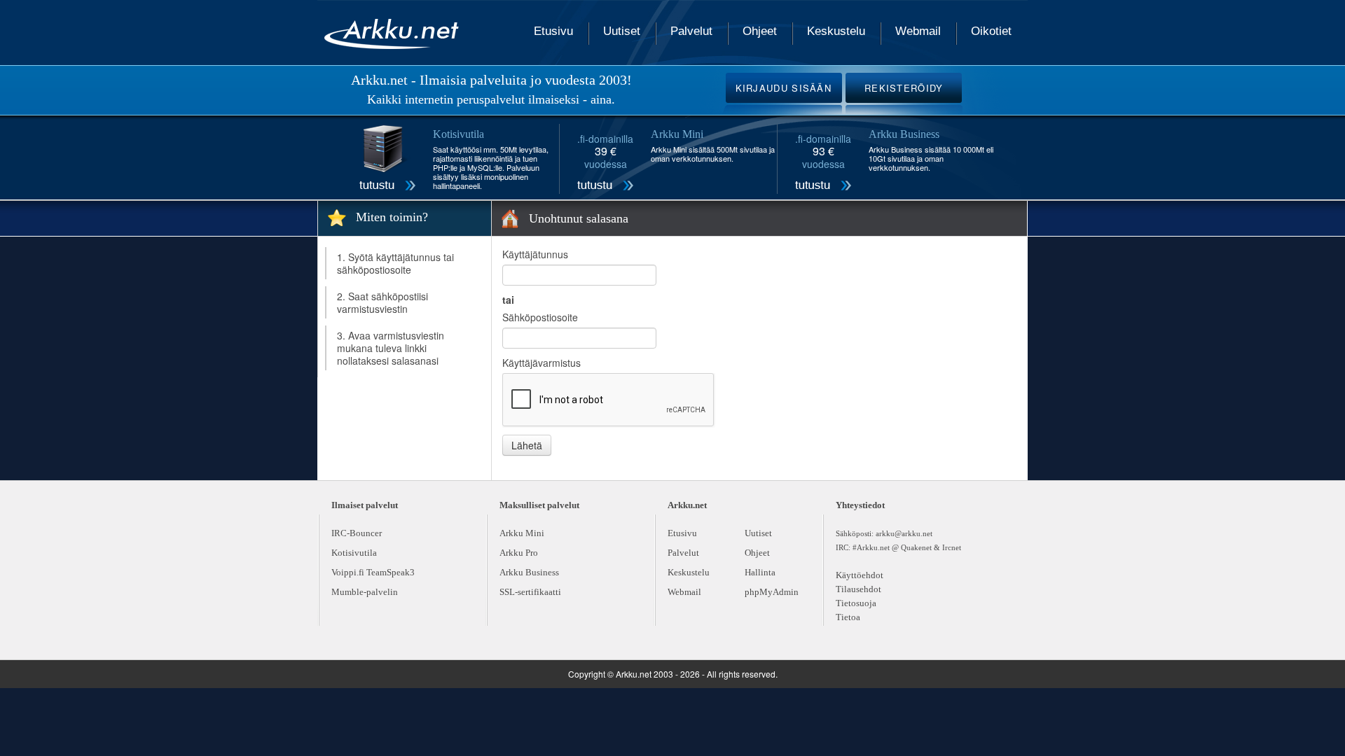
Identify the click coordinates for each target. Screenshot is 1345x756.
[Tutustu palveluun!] (387, 159)
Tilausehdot (858, 589)
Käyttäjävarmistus (541, 363)
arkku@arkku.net (904, 533)
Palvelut (691, 31)
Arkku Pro (518, 552)
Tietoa (848, 617)
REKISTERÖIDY (904, 87)
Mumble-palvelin (364, 592)
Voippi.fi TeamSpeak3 (373, 572)
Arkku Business (529, 572)
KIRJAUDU (784, 87)
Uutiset (621, 31)
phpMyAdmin (772, 592)
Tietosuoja (856, 603)
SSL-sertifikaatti (530, 592)
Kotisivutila (354, 552)
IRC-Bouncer (356, 533)
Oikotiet (991, 31)
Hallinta (760, 572)
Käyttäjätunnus (535, 254)
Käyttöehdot (859, 575)
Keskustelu (836, 31)
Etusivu (553, 31)
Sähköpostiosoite (540, 317)
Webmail (918, 31)
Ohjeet (760, 31)
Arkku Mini (521, 533)
